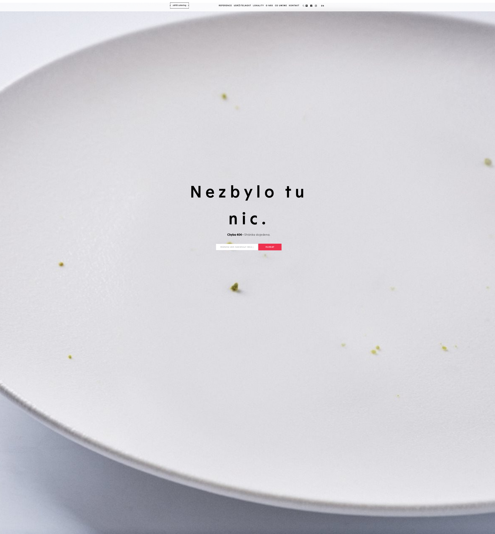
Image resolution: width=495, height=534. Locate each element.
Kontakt (294, 5)
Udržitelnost (242, 5)
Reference (225, 5)
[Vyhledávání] (303, 5)
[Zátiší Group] (307, 5)
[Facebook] (312, 5)
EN (322, 6)
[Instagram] (316, 5)
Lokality (258, 5)
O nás (269, 5)
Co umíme (281, 5)
